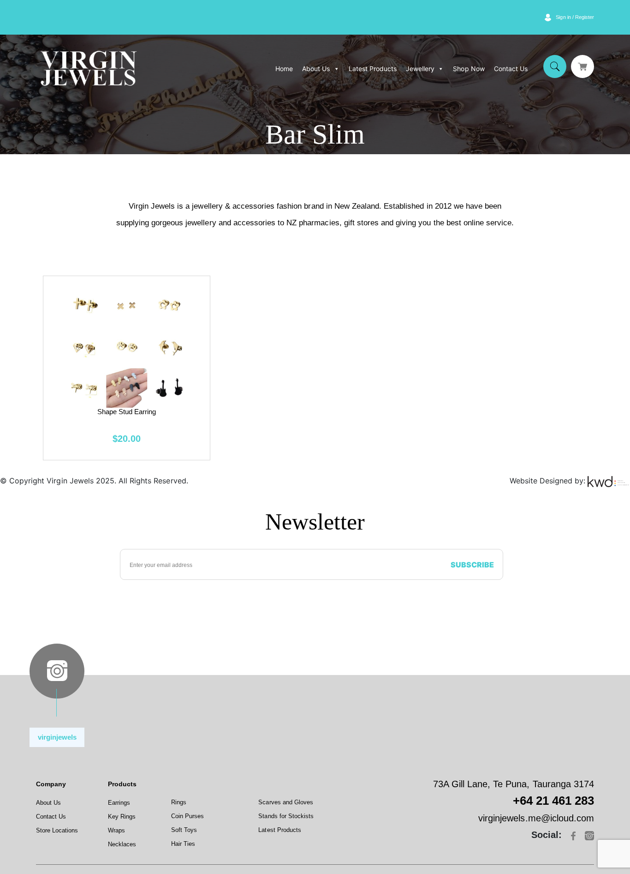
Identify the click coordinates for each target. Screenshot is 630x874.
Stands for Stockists (286, 816)
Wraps (116, 830)
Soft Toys (184, 829)
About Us (316, 68)
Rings (178, 802)
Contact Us (511, 68)
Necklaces (122, 844)
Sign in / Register (575, 17)
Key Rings (122, 816)
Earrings (119, 802)
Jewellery (420, 68)
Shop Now (468, 68)
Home (284, 68)
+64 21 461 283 (553, 801)
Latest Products (373, 68)
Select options (126, 367)
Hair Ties (183, 843)
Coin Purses (187, 816)
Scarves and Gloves (285, 802)
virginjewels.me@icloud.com (536, 818)
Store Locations (57, 830)
